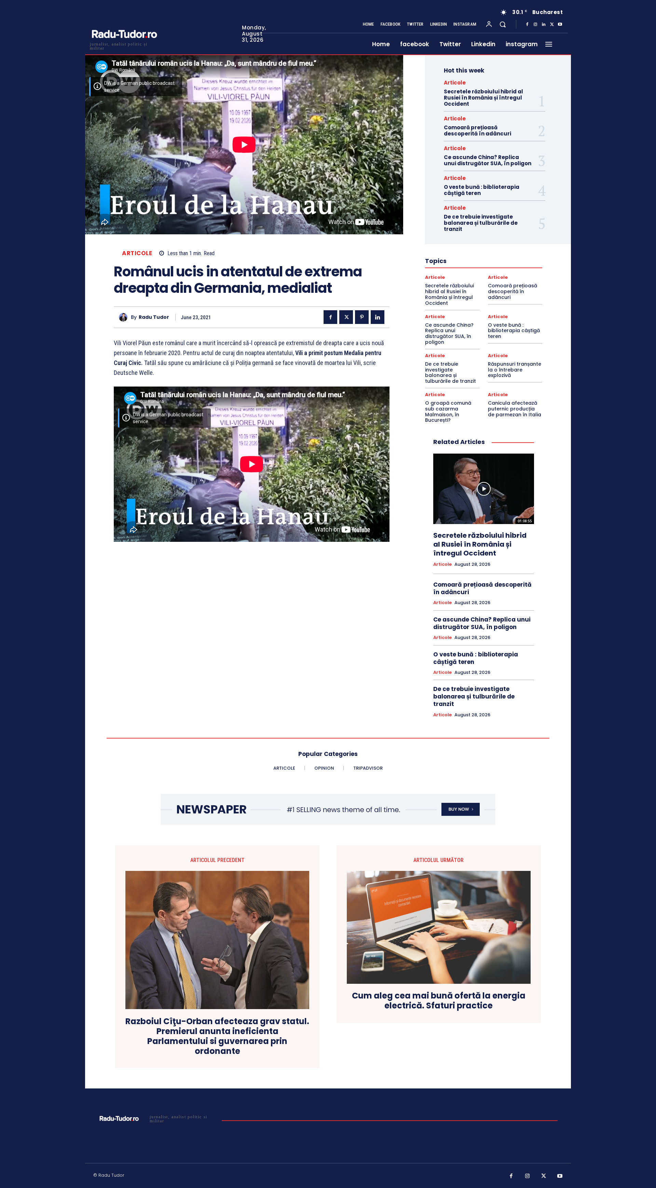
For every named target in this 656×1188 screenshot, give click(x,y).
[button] (502, 24)
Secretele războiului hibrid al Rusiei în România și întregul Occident (483, 97)
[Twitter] (552, 25)
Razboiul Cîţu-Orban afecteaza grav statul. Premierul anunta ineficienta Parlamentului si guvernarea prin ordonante (217, 1036)
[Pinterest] (362, 317)
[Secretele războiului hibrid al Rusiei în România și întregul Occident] (483, 489)
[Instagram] (535, 25)
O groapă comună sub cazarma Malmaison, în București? (448, 411)
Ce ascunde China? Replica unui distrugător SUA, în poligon (487, 160)
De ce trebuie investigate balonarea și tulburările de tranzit (481, 223)
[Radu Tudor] (125, 317)
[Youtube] (560, 25)
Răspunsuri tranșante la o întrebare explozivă (514, 370)
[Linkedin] (543, 25)
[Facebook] (527, 25)
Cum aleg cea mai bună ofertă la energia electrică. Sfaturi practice (438, 1001)
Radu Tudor (154, 317)
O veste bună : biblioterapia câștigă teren (481, 190)
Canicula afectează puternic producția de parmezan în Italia (514, 409)
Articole (137, 253)
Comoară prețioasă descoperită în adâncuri (477, 130)
